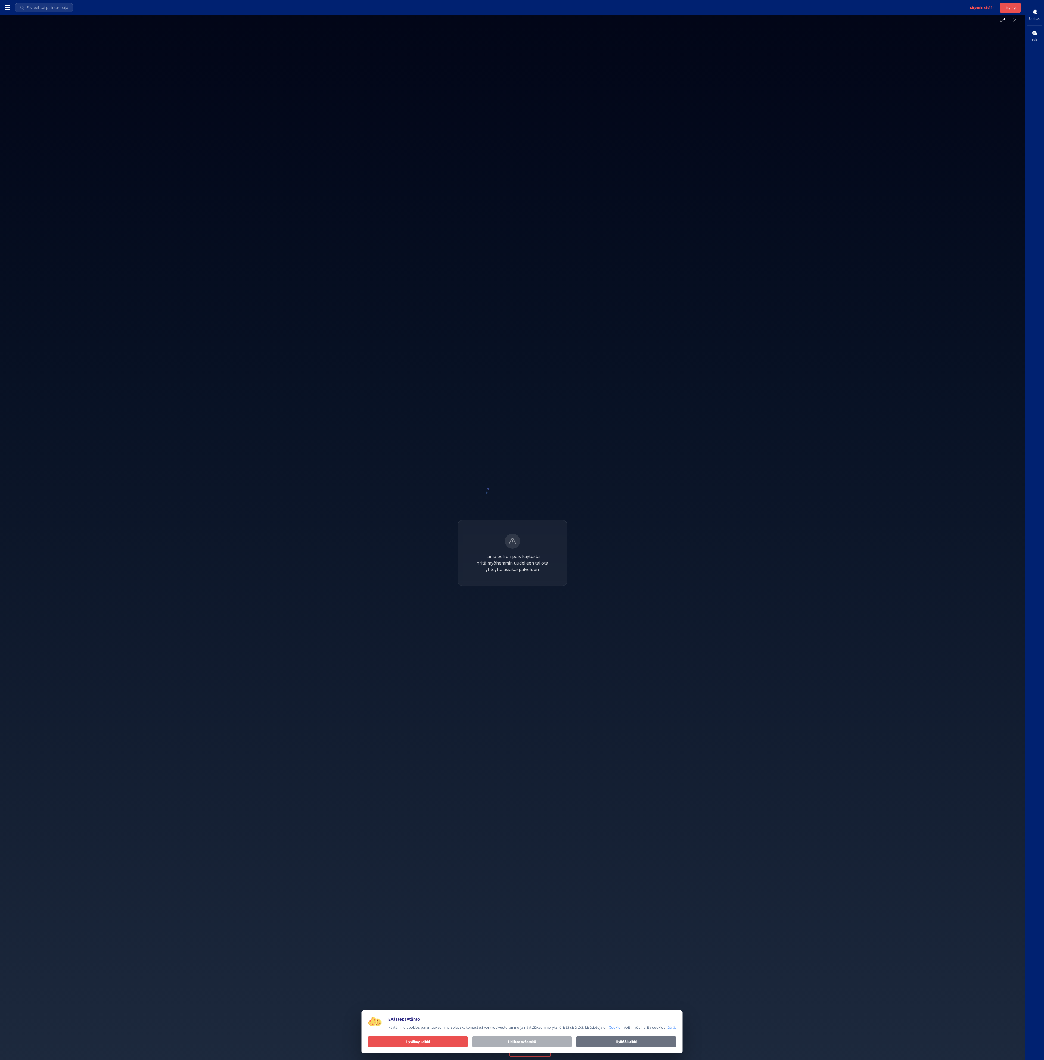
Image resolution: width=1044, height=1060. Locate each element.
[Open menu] (7, 7)
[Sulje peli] (1015, 20)
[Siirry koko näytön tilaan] (1003, 20)
